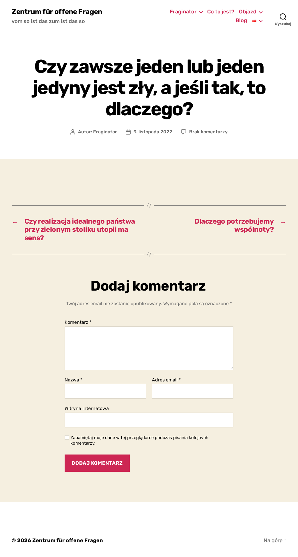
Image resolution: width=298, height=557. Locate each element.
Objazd (247, 12)
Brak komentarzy (208, 132)
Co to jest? (220, 12)
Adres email (166, 380)
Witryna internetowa (87, 408)
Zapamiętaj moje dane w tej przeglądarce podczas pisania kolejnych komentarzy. (139, 440)
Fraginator (183, 12)
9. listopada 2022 (153, 132)
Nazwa (73, 380)
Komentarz (78, 322)
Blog (241, 20)
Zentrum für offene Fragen (57, 11)
